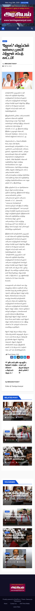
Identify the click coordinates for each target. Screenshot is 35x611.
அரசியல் (5, 41)
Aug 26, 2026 (11, 499)
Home (5, 603)
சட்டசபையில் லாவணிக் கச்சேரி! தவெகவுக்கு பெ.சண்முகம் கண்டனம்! (16, 459)
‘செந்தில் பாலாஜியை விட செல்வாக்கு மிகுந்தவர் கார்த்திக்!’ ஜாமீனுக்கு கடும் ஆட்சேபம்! (17, 438)
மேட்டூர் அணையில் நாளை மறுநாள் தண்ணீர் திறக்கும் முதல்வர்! (17, 414)
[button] (32, 28)
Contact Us (13, 603)
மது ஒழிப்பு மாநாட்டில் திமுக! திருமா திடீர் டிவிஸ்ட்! (24, 366)
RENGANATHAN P (11, 64)
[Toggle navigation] (18, 28)
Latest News (16, 607)
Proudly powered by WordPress (12, 599)
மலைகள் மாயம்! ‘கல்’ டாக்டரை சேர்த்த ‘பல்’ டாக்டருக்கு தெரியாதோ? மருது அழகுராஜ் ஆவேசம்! (16, 560)
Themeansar (17, 601)
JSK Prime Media (25, 603)
